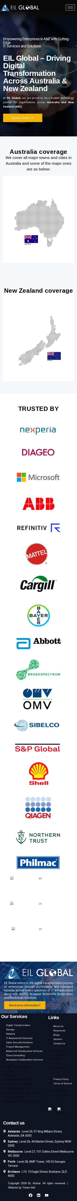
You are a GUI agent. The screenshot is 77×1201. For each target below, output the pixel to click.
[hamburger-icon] (70, 7)
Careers (57, 1039)
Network (10, 1034)
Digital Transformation (18, 1025)
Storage (10, 1029)
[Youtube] (46, 1195)
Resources (59, 1030)
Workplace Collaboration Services (24, 1059)
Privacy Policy (61, 1079)
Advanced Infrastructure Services (24, 1051)
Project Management (17, 1047)
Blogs (56, 1035)
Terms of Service (62, 1083)
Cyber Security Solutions (19, 1042)
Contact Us (59, 1043)
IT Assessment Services (19, 1038)
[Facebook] (30, 1195)
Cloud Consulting (15, 1055)
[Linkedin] (38, 1195)
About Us (58, 1026)
